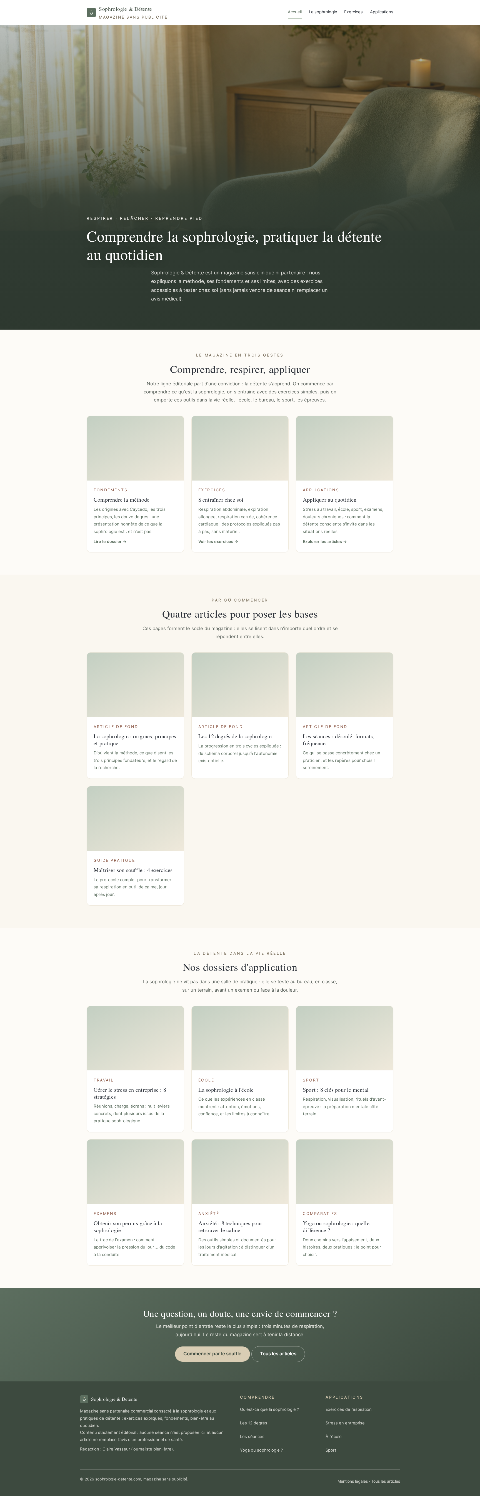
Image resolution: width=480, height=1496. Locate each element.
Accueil (295, 11)
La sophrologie (323, 11)
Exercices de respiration (349, 1409)
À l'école (334, 1436)
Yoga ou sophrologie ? (261, 1450)
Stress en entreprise (345, 1423)
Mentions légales (353, 1481)
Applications (381, 11)
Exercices (353, 11)
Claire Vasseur (116, 1449)
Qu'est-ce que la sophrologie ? (269, 1409)
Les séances (252, 1436)
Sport (331, 1450)
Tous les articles (278, 1353)
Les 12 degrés (253, 1423)
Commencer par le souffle (212, 1353)
